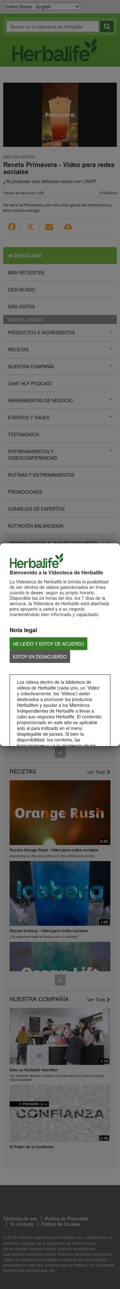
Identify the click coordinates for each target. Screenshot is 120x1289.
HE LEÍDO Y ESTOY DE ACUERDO (48, 643)
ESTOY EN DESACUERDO (40, 656)
